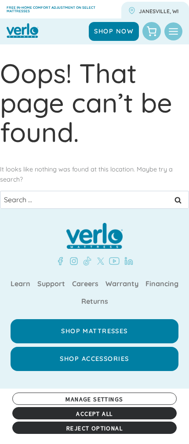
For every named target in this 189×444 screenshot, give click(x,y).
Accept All (94, 414)
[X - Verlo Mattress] (99, 261)
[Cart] (151, 31)
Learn (20, 284)
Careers (85, 284)
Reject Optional (94, 428)
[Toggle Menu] (173, 31)
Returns (94, 301)
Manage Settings (94, 399)
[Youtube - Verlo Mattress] (112, 261)
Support (51, 284)
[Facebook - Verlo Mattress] (60, 261)
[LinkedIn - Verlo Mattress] (127, 261)
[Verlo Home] (94, 236)
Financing (161, 284)
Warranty (121, 284)
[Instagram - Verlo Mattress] (72, 261)
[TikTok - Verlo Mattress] (86, 261)
